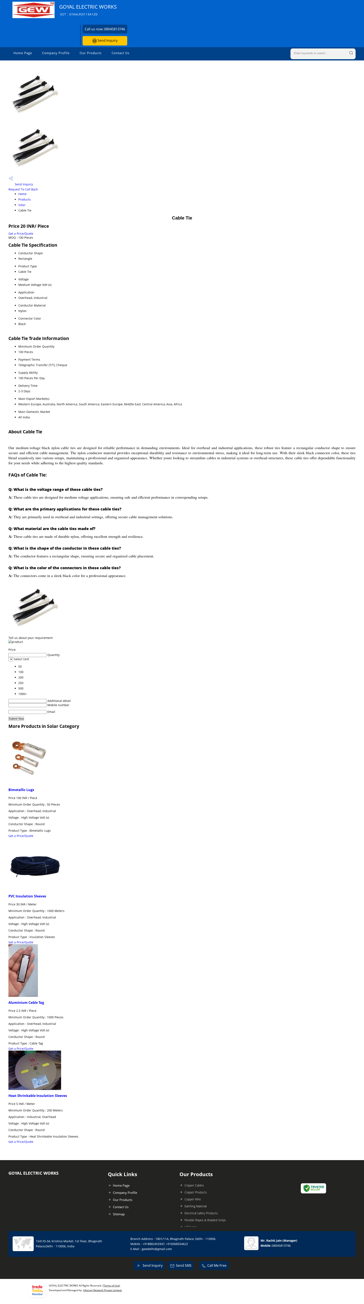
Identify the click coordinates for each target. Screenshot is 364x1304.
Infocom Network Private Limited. (102, 1290)
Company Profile (56, 53)
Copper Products (196, 1192)
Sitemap (119, 1214)
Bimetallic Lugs (21, 789)
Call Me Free (216, 1265)
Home (22, 194)
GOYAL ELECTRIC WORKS (88, 9)
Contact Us (120, 53)
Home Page (22, 53)
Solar (21, 205)
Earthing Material (196, 1206)
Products (24, 199)
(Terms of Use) (111, 1285)
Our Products (91, 53)
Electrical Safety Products (201, 1213)
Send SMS (183, 1265)
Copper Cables (194, 1185)
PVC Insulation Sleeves (27, 896)
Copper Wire (193, 1199)
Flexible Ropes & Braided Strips (205, 1220)
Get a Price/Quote (20, 234)
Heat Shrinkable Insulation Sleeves (37, 1095)
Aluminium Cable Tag (26, 1002)
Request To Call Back (23, 189)
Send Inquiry (107, 40)
